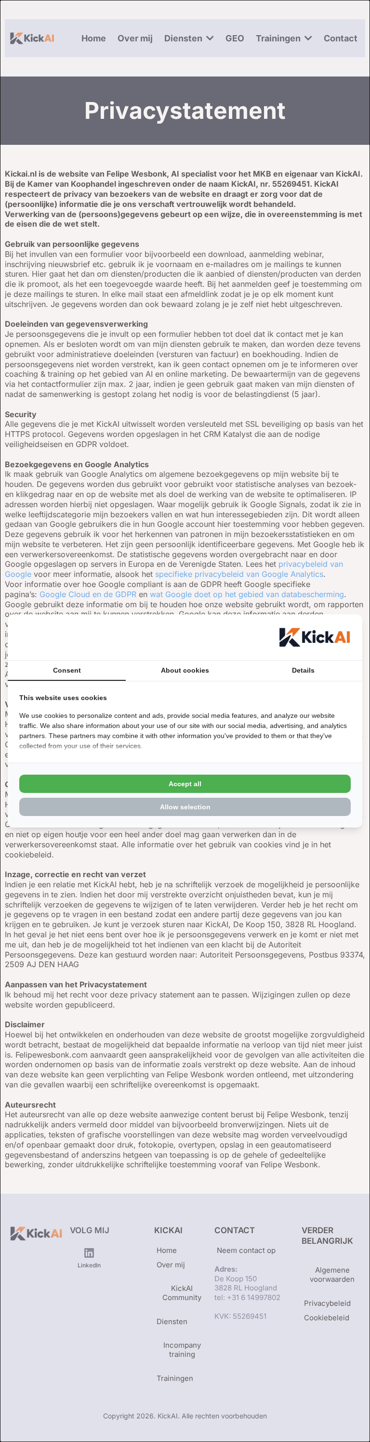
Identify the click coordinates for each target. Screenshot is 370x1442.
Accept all (185, 784)
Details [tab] (303, 670)
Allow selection (185, 807)
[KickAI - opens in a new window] (314, 637)
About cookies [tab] (185, 670)
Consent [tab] (67, 670)
